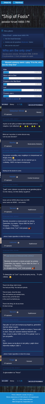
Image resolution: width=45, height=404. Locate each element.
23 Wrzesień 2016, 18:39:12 (10, 216)
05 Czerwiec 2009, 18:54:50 (10, 150)
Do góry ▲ (30, 394)
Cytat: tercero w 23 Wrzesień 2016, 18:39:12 (20, 256)
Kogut (12, 360)
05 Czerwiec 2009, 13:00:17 (10, 119)
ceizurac (13, 242)
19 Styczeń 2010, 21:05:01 (10, 184)
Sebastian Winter (17, 111)
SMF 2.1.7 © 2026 (17, 399)
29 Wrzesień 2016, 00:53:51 (10, 320)
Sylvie (31, 42)
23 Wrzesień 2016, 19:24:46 (10, 250)
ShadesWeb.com (28, 401)
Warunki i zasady (21, 394)
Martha (13, 142)
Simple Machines (28, 399)
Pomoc (14, 394)
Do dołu (5, 104)
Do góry (5, 381)
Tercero (13, 208)
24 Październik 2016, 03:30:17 (11, 368)
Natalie (13, 177)
